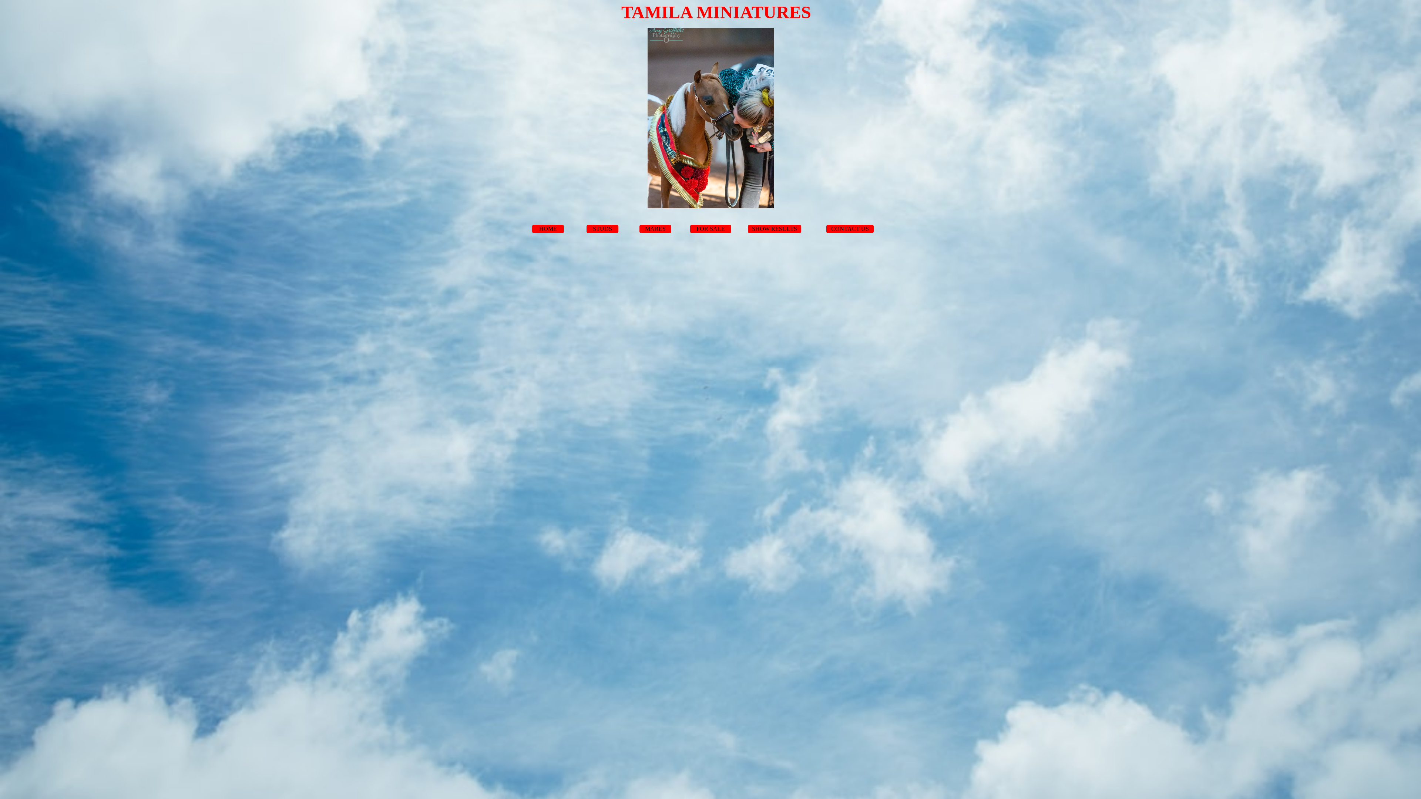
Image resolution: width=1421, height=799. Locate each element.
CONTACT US (850, 229)
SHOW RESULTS (774, 229)
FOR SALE (710, 229)
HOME (548, 229)
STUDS (602, 229)
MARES (655, 229)
